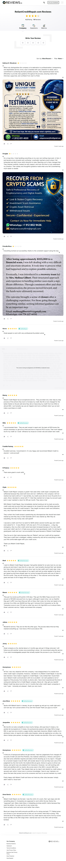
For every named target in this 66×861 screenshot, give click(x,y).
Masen (5, 592)
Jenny (5, 643)
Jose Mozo (6, 701)
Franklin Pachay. (8, 446)
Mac (3, 349)
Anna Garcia (7, 794)
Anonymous (7, 667)
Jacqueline (6, 722)
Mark (4, 560)
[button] (44, 2)
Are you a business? (53, 2)
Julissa (5, 622)
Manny (5, 395)
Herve (5, 328)
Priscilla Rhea (7, 246)
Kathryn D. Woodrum (10, 63)
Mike (4, 423)
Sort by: (44, 58)
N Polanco (6, 468)
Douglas (5, 153)
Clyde (4, 487)
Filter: (58, 58)
